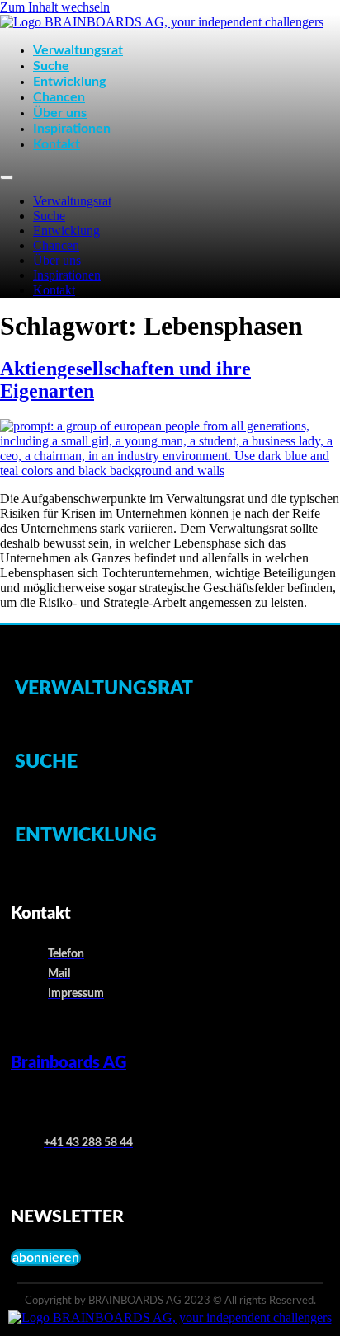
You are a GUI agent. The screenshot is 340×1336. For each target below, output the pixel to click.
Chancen (59, 97)
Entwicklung (69, 81)
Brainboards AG (68, 1063)
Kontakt (56, 144)
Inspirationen (72, 128)
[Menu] (6, 177)
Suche (51, 66)
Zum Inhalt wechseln (55, 7)
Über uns (60, 113)
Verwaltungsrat (78, 50)
